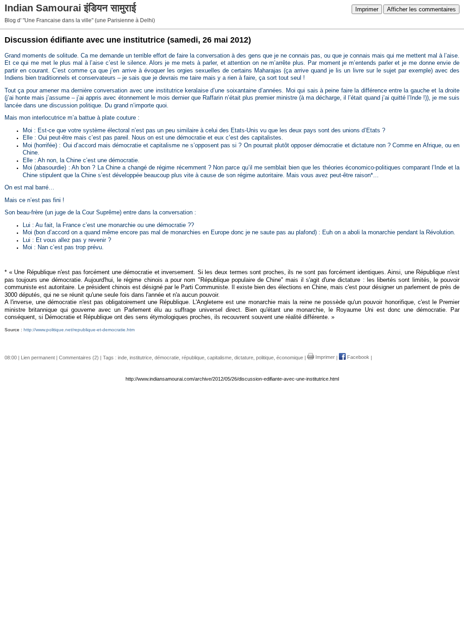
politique (265, 357)
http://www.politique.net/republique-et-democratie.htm (79, 329)
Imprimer (366, 9)
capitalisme (219, 357)
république (193, 357)
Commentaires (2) (79, 357)
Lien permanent (38, 357)
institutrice (141, 357)
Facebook (357, 357)
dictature (243, 357)
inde (122, 357)
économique (289, 357)
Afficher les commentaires (421, 9)
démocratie (167, 357)
